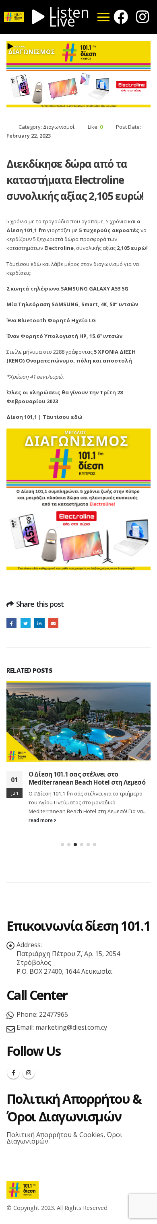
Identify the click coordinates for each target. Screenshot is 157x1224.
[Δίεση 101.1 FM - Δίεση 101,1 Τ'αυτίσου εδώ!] (22, 1189)
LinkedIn (39, 623)
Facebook (11, 623)
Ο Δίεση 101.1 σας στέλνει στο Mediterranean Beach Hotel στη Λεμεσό (87, 778)
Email (53, 623)
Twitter (26, 623)
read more (41, 820)
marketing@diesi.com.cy (71, 1027)
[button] (62, 844)
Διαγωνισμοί (58, 126)
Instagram (29, 1073)
